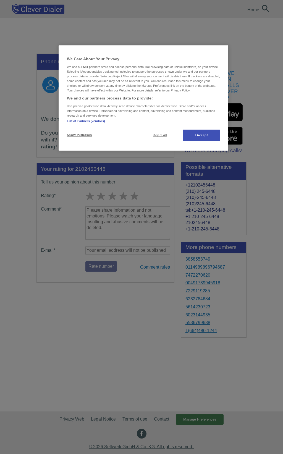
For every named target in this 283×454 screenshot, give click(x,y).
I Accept (201, 135)
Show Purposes (79, 135)
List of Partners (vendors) (86, 121)
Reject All (160, 135)
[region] (143, 98)
